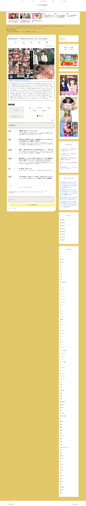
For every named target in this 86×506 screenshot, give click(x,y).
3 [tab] (44, 25)
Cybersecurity (66, 206)
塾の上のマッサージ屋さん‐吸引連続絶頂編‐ (68, 163)
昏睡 (13, 104)
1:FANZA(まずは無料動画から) (13, 31)
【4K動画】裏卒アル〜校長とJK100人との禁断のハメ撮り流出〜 (68, 159)
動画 (10, 104)
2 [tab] (43, 25)
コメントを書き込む (32, 204)
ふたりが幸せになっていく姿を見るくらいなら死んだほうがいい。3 (68, 150)
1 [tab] (41, 25)
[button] (47, 42)
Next (78, 18)
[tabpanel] (13, 18)
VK (69, 187)
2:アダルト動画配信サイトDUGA (29, 31)
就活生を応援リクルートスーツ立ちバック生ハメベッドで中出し (68, 168)
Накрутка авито (71, 199)
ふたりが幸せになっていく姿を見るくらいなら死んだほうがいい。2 (68, 154)
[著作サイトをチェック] (37, 116)
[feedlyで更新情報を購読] (40, 116)
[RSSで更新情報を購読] (42, 116)
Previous (7, 18)
